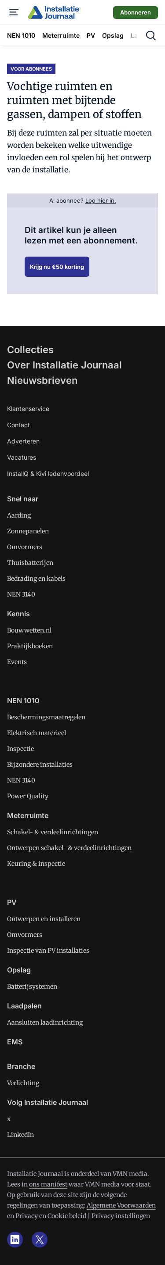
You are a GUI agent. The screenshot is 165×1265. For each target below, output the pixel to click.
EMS (14, 1041)
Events (17, 662)
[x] (40, 1239)
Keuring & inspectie (36, 864)
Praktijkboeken (30, 646)
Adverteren (23, 441)
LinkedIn (20, 1135)
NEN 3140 (21, 594)
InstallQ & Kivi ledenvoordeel (48, 473)
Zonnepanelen (28, 531)
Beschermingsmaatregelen (46, 717)
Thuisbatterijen (30, 563)
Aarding (19, 515)
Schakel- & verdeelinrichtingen (52, 832)
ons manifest (48, 1184)
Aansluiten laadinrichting (45, 1022)
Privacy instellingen (121, 1216)
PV (12, 902)
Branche (21, 1066)
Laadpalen (24, 1005)
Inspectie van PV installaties (48, 950)
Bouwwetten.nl (29, 630)
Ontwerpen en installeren (44, 919)
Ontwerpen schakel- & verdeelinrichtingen (69, 848)
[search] (151, 35)
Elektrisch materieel (36, 733)
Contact (18, 425)
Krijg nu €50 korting (57, 266)
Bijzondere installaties (40, 764)
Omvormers (24, 547)
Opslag (19, 969)
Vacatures (21, 457)
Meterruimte (27, 815)
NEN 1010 (23, 700)
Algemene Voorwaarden (121, 1205)
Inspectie (20, 749)
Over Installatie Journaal (64, 365)
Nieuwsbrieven (42, 380)
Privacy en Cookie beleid (50, 1216)
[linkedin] (15, 1239)
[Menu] (14, 12)
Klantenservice (28, 408)
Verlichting (23, 1083)
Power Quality (27, 796)
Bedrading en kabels (36, 578)
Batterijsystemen (32, 986)
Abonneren (135, 12)
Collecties (30, 349)
